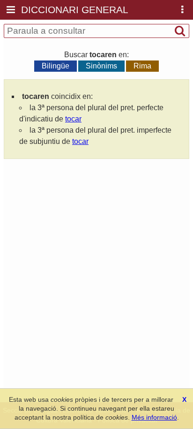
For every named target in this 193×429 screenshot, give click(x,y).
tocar (73, 119)
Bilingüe (55, 66)
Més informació (154, 417)
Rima (142, 66)
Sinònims (101, 66)
